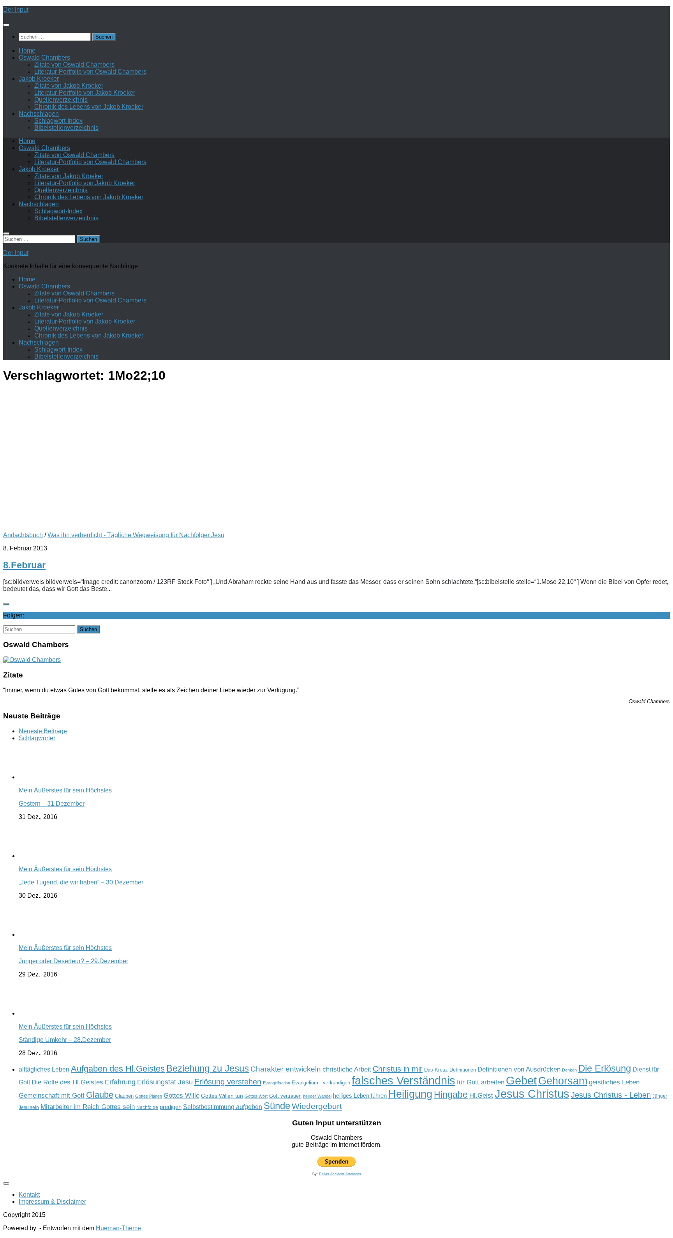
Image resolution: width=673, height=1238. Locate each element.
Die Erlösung (604, 1068)
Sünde (277, 1105)
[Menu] (6, 25)
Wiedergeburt (317, 1106)
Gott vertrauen (285, 1096)
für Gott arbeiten (480, 1082)
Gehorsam (562, 1081)
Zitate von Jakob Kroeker (68, 85)
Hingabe (451, 1094)
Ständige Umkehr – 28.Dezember (65, 1039)
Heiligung (410, 1094)
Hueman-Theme (118, 1228)
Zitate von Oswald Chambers (74, 64)
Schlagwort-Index (58, 120)
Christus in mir (398, 1069)
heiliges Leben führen (360, 1095)
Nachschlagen (39, 113)
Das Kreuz (436, 1070)
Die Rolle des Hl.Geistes (67, 1082)
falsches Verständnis (403, 1080)
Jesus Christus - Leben (611, 1095)
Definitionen (462, 1070)
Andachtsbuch (23, 535)
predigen (170, 1107)
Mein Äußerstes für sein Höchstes (65, 790)
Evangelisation (276, 1083)
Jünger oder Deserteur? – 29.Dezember (73, 961)
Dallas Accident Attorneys (340, 1174)
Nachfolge (147, 1107)
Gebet (521, 1080)
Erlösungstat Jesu (165, 1082)
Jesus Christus (532, 1093)
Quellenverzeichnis (61, 99)
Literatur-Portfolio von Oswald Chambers (90, 71)
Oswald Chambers (44, 57)
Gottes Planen (148, 1096)
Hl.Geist (481, 1095)
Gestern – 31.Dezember (52, 803)
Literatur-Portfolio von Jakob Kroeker (84, 92)
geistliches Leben (614, 1082)
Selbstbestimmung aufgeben (222, 1107)
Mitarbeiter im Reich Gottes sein (88, 1106)
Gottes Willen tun (222, 1096)
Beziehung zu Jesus (207, 1068)
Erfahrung (120, 1082)
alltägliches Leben (44, 1069)
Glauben (124, 1096)
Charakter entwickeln (285, 1069)
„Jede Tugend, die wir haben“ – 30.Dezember (81, 882)
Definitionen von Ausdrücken (518, 1069)
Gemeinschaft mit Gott (52, 1095)
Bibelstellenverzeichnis (66, 127)
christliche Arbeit (346, 1069)
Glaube (99, 1095)
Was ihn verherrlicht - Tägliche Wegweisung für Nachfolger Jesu (136, 535)
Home (27, 50)
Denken (569, 1070)
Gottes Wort (256, 1096)
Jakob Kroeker (39, 78)
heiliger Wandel (317, 1096)
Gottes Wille (181, 1095)
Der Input (15, 9)
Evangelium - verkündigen (321, 1083)
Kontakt (29, 1194)
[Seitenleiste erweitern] (6, 604)
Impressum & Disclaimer (52, 1201)
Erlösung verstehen (227, 1081)
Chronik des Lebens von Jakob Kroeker (88, 106)
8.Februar (24, 565)
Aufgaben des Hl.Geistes (118, 1069)
